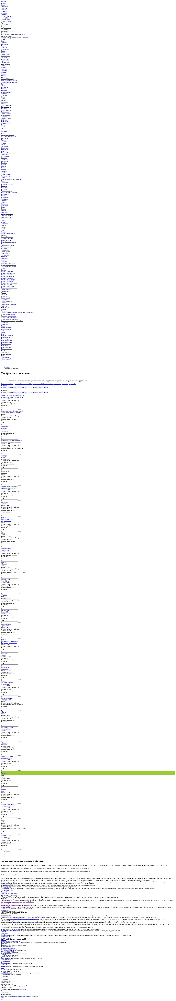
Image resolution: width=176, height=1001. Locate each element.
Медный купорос (6, 684)
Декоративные (5, 958)
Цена (8, 387)
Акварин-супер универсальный (11, 442)
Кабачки (3, 235)
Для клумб (4, 189)
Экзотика (4, 248)
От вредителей (5, 298)
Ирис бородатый (6, 327)
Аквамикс (4, 428)
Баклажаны (4, 224)
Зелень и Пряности (7, 238)
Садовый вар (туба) (7, 806)
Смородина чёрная (6, 217)
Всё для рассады (6, 107)
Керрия (3, 85)
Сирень (3, 97)
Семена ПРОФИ (6, 289)
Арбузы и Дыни (6, 240)
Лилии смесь (5, 345)
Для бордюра (5, 187)
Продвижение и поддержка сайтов (11, 930)
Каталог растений (6, 938)
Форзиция (4, 100)
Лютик (3, 350)
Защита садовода (6, 110)
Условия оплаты (6, 936)
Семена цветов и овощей (8, 956)
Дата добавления (37, 387)
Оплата (3, 5)
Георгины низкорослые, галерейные (12, 321)
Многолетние (5, 255)
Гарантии (4, 8)
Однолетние (4, 253)
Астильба (4, 131)
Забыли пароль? (6, 359)
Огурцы (3, 232)
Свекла (3, 228)
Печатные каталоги (7, 953)
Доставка (4, 3)
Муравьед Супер (6, 729)
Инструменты (5, 112)
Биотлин (3, 504)
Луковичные (5, 963)
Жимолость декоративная (9, 80)
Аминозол (4, 473)
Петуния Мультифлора (8, 273)
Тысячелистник (5, 176)
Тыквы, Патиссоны (7, 237)
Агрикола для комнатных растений (12, 397)
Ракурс (3, 777)
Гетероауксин (5, 550)
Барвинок (4, 69)
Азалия (3, 65)
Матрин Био (4, 669)
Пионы (3, 966)
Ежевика (3, 202)
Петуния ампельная (7, 275)
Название (4, 385)
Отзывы (3, 940)
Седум (3, 172)
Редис (2, 230)
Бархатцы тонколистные (8, 266)
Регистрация (5, 357)
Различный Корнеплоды (8, 233)
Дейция (3, 75)
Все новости (5, 910)
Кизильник (4, 87)
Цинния (3, 293)
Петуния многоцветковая (9, 288)
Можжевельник (6, 123)
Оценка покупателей (25, 387)
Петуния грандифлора (8, 279)
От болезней (5, 296)
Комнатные (4, 258)
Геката (3, 534)
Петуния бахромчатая (7, 276)
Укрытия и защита (6, 118)
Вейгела (3, 103)
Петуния (3, 270)
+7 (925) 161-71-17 (6, 24)
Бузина (3, 74)
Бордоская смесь (6, 521)
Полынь (3, 168)
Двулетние (4, 256)
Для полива (4, 108)
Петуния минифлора (7, 286)
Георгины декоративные (8, 316)
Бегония (3, 309)
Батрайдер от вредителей (8, 488)
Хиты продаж (14, 387)
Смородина (4, 212)
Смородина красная (7, 215)
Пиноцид (4, 744)
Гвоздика (3, 141)
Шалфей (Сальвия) (6, 184)
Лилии (3, 334)
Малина (3, 210)
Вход (2, 355)
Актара (3, 457)
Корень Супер (5, 626)
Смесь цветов (5, 291)
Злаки (2, 968)
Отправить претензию (8, 948)
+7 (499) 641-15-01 (6, 16)
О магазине (4, 6)
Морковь (3, 227)
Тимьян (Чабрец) (6, 174)
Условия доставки (6, 935)
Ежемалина (4, 204)
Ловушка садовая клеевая (9, 643)
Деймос (3, 596)
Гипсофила (4, 146)
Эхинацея (4, 186)
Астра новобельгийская (8, 136)
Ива (2, 84)
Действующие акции (7, 951)
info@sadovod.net (6, 28)
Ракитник (4, 93)
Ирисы (3, 326)
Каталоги (4, 11)
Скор (2, 821)
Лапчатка (4, 90)
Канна (3, 332)
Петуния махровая (6, 284)
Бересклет (4, 70)
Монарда (3, 164)
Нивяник (3, 166)
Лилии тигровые (6, 347)
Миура (3, 713)
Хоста (2, 181)
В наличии (46, 387)
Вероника (4, 140)
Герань (3, 144)
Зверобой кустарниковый (9, 82)
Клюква (3, 209)
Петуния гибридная (7, 278)
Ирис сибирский (6, 329)
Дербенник (4, 149)
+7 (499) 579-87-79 (6, 21)
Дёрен (3, 77)
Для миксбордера (6, 191)
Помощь (3, 1)
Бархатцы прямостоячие (8, 265)
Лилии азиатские (6, 337)
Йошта (3, 207)
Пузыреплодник (6, 92)
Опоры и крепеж (6, 113)
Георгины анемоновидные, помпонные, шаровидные (17, 312)
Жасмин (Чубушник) (7, 79)
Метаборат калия (6, 699)
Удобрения (4, 306)
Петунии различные (7, 271)
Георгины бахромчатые (8, 314)
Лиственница (5, 121)
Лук (2, 243)
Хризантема (4, 182)
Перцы (3, 222)
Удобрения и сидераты (8, 883)
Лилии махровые (6, 344)
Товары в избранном (18, 996)
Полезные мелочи (6, 115)
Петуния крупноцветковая (9, 283)
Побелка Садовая (6, 758)
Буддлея (3, 72)
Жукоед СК (4, 612)
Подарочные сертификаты (9, 950)
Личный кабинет (6, 946)
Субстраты (4, 117)
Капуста (3, 225)
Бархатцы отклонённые (8, 263)
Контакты (4, 10)
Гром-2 (3, 565)
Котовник (4, 158)
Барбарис (4, 67)
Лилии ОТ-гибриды (7, 335)
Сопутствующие (6, 105)
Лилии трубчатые (6, 349)
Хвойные (4, 964)
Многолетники (5, 961)
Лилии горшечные (6, 342)
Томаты (3, 220)
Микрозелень (5, 250)
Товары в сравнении (31, 996)
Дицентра (4, 151)
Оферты (3, 14)
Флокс (3, 177)
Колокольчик (5, 156)
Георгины (4, 311)
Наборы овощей (6, 247)
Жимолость (4, 205)
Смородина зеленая (7, 214)
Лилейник (4, 163)
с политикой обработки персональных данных (24, 919)
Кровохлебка (5, 159)
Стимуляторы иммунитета (9, 304)
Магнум (3, 655)
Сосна (3, 126)
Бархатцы (4, 261)
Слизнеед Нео (5, 837)
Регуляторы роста (6, 301)
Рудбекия (4, 171)
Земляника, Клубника (7, 245)
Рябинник (4, 95)
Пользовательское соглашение (10, 941)
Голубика (4, 200)
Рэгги (2, 791)
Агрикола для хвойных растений (11, 412)
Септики (3, 303)
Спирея (3, 98)
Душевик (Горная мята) (8, 153)
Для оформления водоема (9, 192)
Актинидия (4, 197)
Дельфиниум (5, 148)
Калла (2, 331)
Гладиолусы (4, 322)
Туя (2, 128)
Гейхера (3, 143)
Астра (2, 133)
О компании (4, 933)
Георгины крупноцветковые (9, 319)
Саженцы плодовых (7, 959)
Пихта (3, 125)
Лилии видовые (6, 339)
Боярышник (4, 102)
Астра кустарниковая (7, 135)
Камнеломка (5, 154)
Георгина (4, 268)
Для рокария (5, 194)
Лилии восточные (6, 340)
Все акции (4, 13)
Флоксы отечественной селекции (11, 179)
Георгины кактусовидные (9, 317)
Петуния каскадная (7, 281)
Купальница (4, 161)
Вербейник (4, 138)
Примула (3, 169)
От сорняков (5, 299)
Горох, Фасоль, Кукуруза (8, 242)
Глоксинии (4, 324)
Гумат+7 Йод (5, 581)
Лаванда (3, 89)
